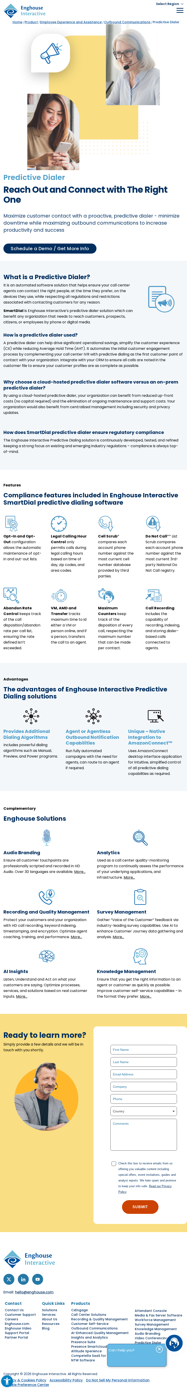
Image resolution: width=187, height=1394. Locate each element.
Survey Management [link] (152, 1324)
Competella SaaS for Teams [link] (94, 1355)
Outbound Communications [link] (127, 22)
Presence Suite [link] (83, 1342)
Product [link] (31, 22)
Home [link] (17, 22)
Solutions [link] (49, 1310)
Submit (140, 1207)
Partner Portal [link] (16, 1337)
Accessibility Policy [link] (66, 1380)
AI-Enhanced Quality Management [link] (100, 1333)
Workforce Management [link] (155, 1320)
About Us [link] (49, 1319)
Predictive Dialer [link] (148, 1342)
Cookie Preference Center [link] (27, 1384)
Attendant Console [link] (151, 1310)
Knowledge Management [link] (156, 1329)
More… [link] (80, 871)
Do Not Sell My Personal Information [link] (118, 1380)
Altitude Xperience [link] (86, 1351)
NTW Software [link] (83, 1360)
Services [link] (49, 1314)
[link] (7, 1381)
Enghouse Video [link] (18, 1328)
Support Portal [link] (17, 1333)
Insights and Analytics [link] (89, 1337)
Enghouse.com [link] (17, 1323)
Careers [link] (11, 1319)
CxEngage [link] (79, 1310)
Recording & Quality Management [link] (99, 1319)
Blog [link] (45, 1328)
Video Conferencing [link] (151, 1338)
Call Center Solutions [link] (88, 1314)
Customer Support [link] (20, 1314)
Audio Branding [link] (147, 1333)
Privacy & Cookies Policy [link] (24, 1380)
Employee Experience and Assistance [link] (71, 22)
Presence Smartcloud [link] (89, 1346)
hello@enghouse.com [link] (34, 1292)
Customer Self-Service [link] (90, 1323)
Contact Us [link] (14, 1310)
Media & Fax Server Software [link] (158, 1315)
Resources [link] (51, 1323)
